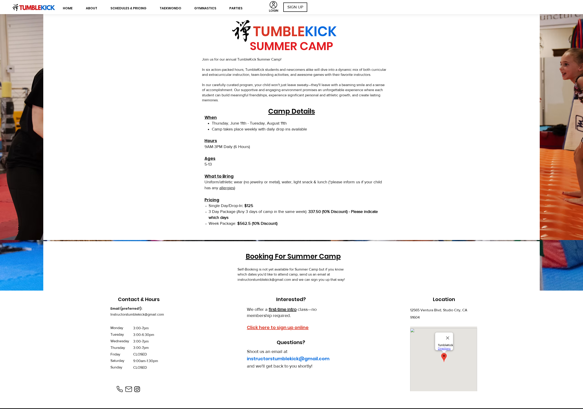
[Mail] (128, 389)
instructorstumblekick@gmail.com (264, 279)
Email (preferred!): (126, 308)
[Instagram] (137, 389)
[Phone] (119, 389)
